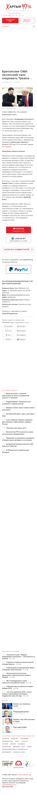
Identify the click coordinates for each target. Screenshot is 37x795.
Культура (24, 741)
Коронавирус (7, 752)
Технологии (6, 746)
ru (20, 15)
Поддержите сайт (10, 20)
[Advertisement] (18, 49)
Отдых (29, 746)
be (16, 15)
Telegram (22, 339)
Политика (5, 738)
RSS (9, 339)
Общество (14, 738)
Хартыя (18, 6)
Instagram (22, 335)
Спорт (17, 741)
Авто (23, 746)
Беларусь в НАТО (19, 752)
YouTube (22, 326)
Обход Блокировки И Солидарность (15, 749)
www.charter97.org (25, 774)
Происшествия (7, 741)
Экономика (24, 738)
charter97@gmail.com (9, 785)
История (5, 744)
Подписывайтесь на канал (18, 240)
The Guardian (6, 147)
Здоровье (16, 746)
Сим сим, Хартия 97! (27, 20)
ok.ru (9, 335)
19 (31, 79)
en (23, 15)
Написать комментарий (18, 249)
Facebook (9, 326)
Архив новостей (8, 15)
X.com (9, 331)
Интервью (21, 744)
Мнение (5, 700)
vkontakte (22, 331)
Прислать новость (15, 13)
